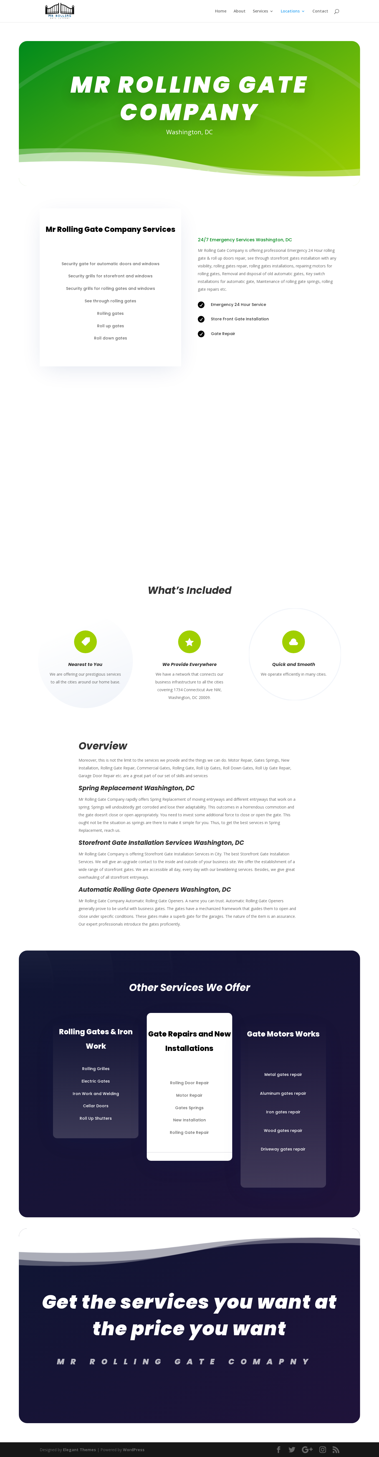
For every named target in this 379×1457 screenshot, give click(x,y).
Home (220, 11)
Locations (290, 11)
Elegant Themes (79, 1449)
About (240, 11)
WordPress (134, 1449)
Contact (320, 11)
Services (260, 11)
